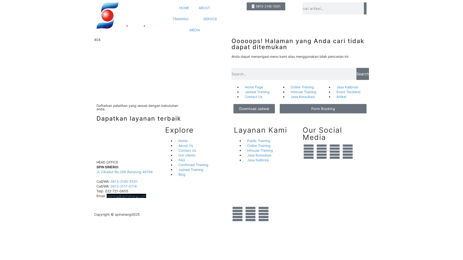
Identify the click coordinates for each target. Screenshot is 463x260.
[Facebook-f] (251, 214)
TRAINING (180, 19)
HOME (184, 8)
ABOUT (204, 8)
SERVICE (210, 19)
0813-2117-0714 (123, 186)
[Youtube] (348, 152)
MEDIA (195, 30)
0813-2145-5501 (124, 181)
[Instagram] (322, 152)
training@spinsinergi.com (126, 196)
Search (362, 74)
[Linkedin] (309, 152)
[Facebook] (335, 152)
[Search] (365, 8)
